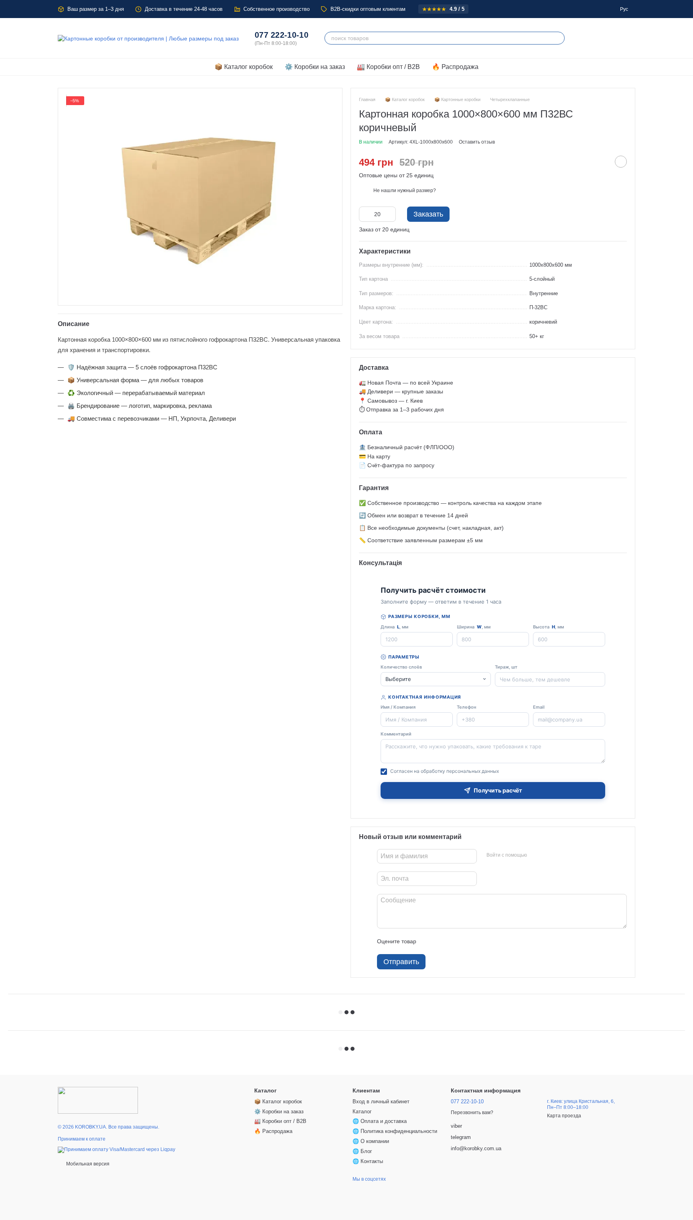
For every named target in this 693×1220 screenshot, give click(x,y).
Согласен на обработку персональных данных (444, 771)
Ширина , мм (473, 627)
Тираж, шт (506, 667)
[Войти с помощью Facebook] (536, 855)
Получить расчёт (498, 790)
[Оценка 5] (480, 941)
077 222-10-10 (281, 34)
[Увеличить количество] (389, 214)
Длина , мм (394, 627)
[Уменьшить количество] (365, 214)
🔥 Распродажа (455, 66)
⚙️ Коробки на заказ (315, 66)
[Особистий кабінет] (608, 38)
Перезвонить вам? (472, 1112)
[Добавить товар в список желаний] (621, 162)
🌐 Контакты (368, 1161)
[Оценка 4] (468, 941)
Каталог (362, 1112)
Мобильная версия (87, 1164)
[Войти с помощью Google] (548, 855)
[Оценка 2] (442, 941)
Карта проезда (564, 1116)
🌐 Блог (362, 1151)
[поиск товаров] (558, 38)
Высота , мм (548, 627)
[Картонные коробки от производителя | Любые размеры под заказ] (98, 1100)
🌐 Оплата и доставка (380, 1121)
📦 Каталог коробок (244, 66)
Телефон (466, 707)
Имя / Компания (398, 707)
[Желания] (587, 38)
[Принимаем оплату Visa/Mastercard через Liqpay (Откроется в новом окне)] (116, 1149)
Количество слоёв (401, 667)
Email (539, 707)
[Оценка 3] (455, 941)
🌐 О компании (371, 1141)
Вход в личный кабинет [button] (381, 1101)
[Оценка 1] (429, 941)
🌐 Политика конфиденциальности (395, 1131)
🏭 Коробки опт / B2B (388, 66)
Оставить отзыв (477, 142)
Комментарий (396, 734)
